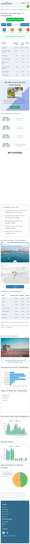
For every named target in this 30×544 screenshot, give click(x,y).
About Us (4, 507)
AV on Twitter (3, 532)
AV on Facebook (7, 532)
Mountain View (21, 9)
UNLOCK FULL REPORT (15, 19)
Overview (3, 24)
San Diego (14, 9)
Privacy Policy (5, 514)
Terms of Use (5, 511)
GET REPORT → (15, 107)
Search (2, 9)
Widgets (4, 524)
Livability (23, 3)
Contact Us (4, 516)
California (7, 9)
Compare (15, 286)
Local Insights (5, 521)
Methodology (5, 509)
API (3, 526)
